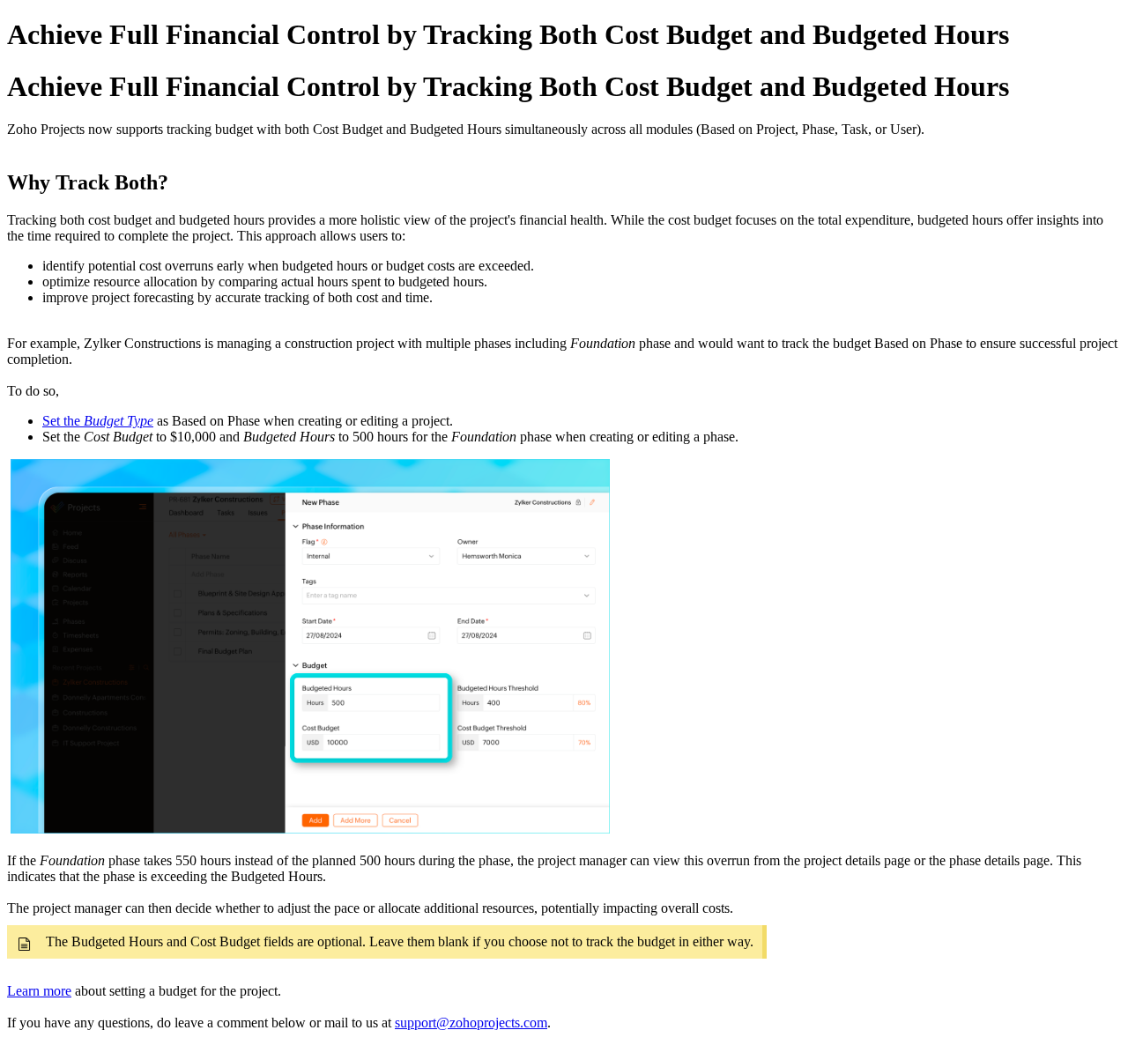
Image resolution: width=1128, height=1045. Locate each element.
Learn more (39, 990)
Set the (97, 420)
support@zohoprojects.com (471, 1022)
